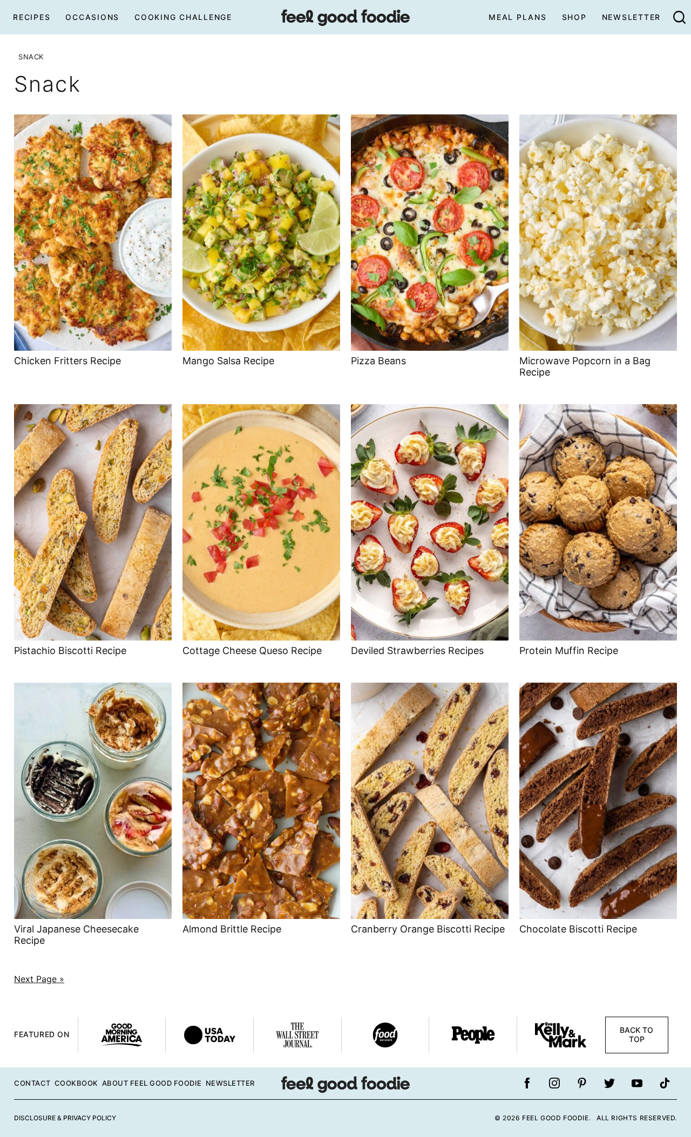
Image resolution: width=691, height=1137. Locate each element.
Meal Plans (518, 17)
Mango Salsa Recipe (228, 360)
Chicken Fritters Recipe (67, 360)
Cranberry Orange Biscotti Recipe (428, 929)
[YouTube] (637, 1083)
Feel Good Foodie (345, 17)
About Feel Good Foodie (152, 1083)
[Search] (679, 17)
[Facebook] (526, 1083)
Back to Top (636, 1034)
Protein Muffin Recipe (568, 650)
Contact (32, 1083)
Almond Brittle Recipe (231, 929)
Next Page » (39, 978)
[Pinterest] (582, 1083)
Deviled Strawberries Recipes (417, 650)
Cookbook (76, 1083)
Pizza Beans (378, 360)
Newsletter (631, 17)
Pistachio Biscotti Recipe (70, 650)
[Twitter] (609, 1083)
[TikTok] (664, 1083)
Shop (574, 17)
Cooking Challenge (183, 17)
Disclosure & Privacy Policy (65, 1118)
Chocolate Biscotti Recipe (578, 929)
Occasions (92, 17)
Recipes (31, 17)
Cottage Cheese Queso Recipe (252, 650)
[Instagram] (554, 1083)
